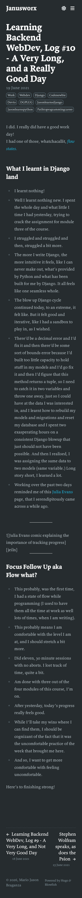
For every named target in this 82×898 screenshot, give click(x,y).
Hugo (64, 880)
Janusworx (21, 8)
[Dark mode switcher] (64, 8)
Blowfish (51, 885)
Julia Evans (62, 491)
